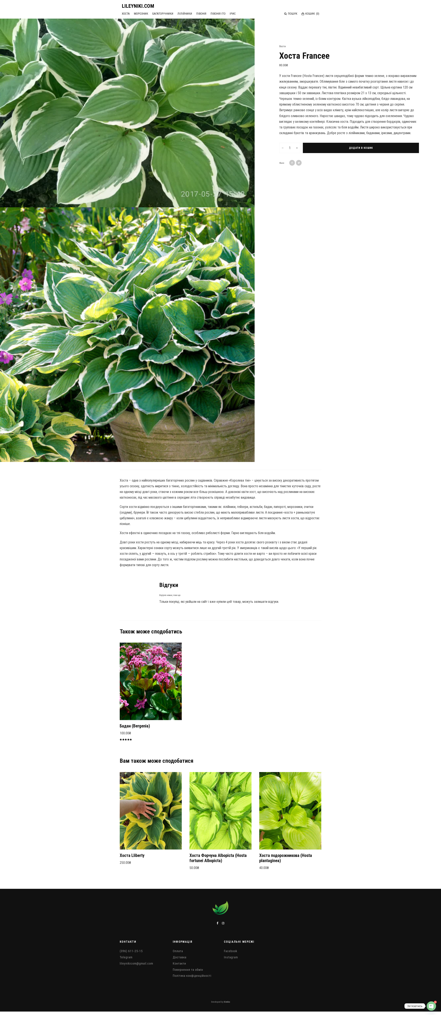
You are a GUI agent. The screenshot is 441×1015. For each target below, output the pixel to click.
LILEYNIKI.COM (138, 6)
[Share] (292, 163)
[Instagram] (223, 923)
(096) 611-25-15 (131, 951)
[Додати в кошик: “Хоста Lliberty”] (128, 841)
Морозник (141, 13)
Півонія (201, 13)
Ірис (233, 13)
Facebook (230, 951)
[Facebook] (217, 923)
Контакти (179, 963)
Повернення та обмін (188, 969)
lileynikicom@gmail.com (136, 963)
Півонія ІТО (218, 13)
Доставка (179, 957)
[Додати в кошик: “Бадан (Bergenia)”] (128, 711)
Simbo (227, 1002)
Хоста (126, 13)
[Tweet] (299, 163)
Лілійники (184, 13)
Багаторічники (162, 13)
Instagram (231, 957)
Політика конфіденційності (192, 975)
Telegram (126, 957)
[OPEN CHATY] (431, 1006)
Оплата (178, 951)
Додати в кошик (361, 147)
